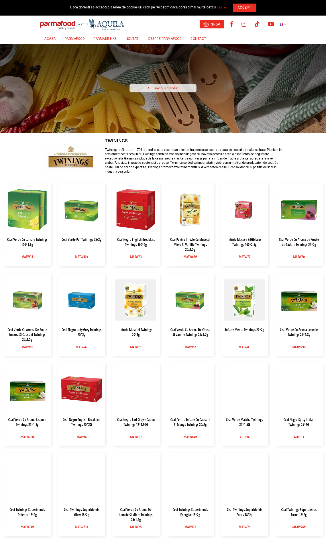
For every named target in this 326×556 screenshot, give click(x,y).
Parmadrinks (105, 39)
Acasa (50, 39)
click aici (222, 7)
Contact (198, 39)
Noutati (133, 39)
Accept (244, 8)
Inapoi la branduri (167, 88)
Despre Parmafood (165, 39)
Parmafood (75, 39)
